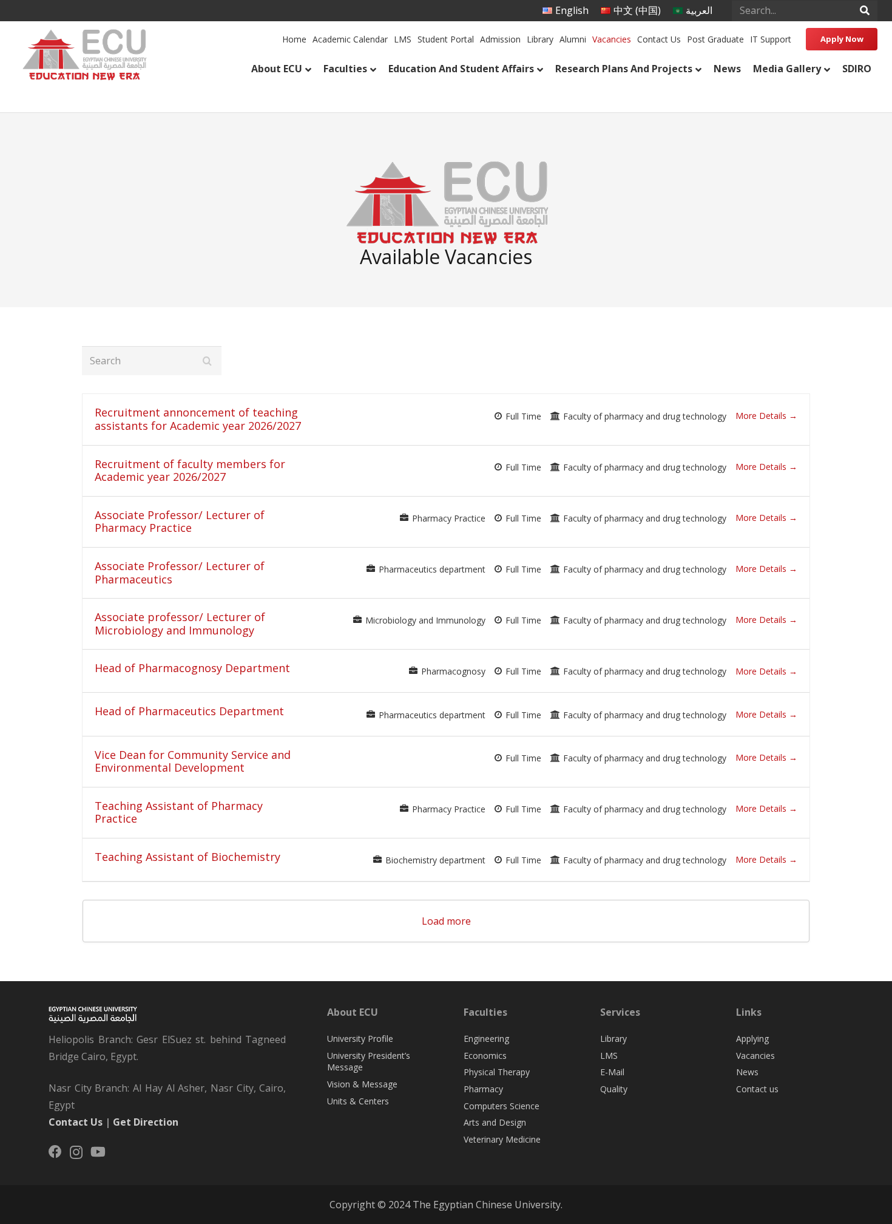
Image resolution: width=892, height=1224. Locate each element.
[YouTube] (98, 1151)
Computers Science (501, 1106)
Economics (485, 1055)
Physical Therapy (497, 1072)
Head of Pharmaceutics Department (189, 711)
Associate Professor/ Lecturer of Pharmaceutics (180, 572)
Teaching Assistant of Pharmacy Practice (179, 812)
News (747, 1072)
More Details (762, 415)
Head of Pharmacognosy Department (192, 668)
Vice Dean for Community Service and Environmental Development (193, 761)
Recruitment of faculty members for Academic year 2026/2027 (190, 470)
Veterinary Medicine (502, 1139)
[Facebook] (55, 1151)
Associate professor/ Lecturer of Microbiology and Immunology (180, 624)
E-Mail (612, 1072)
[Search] (865, 11)
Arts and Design (495, 1122)
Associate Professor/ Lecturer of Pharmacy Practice (180, 522)
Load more (446, 921)
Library (613, 1038)
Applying (752, 1038)
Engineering (486, 1038)
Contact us (757, 1089)
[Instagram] (76, 1152)
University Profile (360, 1038)
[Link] (84, 52)
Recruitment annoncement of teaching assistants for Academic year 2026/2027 (198, 419)
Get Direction (145, 1122)
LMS (609, 1055)
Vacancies (755, 1055)
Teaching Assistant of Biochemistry (187, 856)
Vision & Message (362, 1084)
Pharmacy (483, 1089)
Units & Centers (358, 1101)
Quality (613, 1089)
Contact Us (76, 1122)
